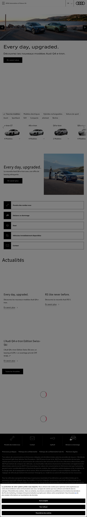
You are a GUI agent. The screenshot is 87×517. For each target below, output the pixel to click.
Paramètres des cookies (43, 513)
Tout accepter (43, 501)
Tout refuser (43, 507)
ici (75, 493)
